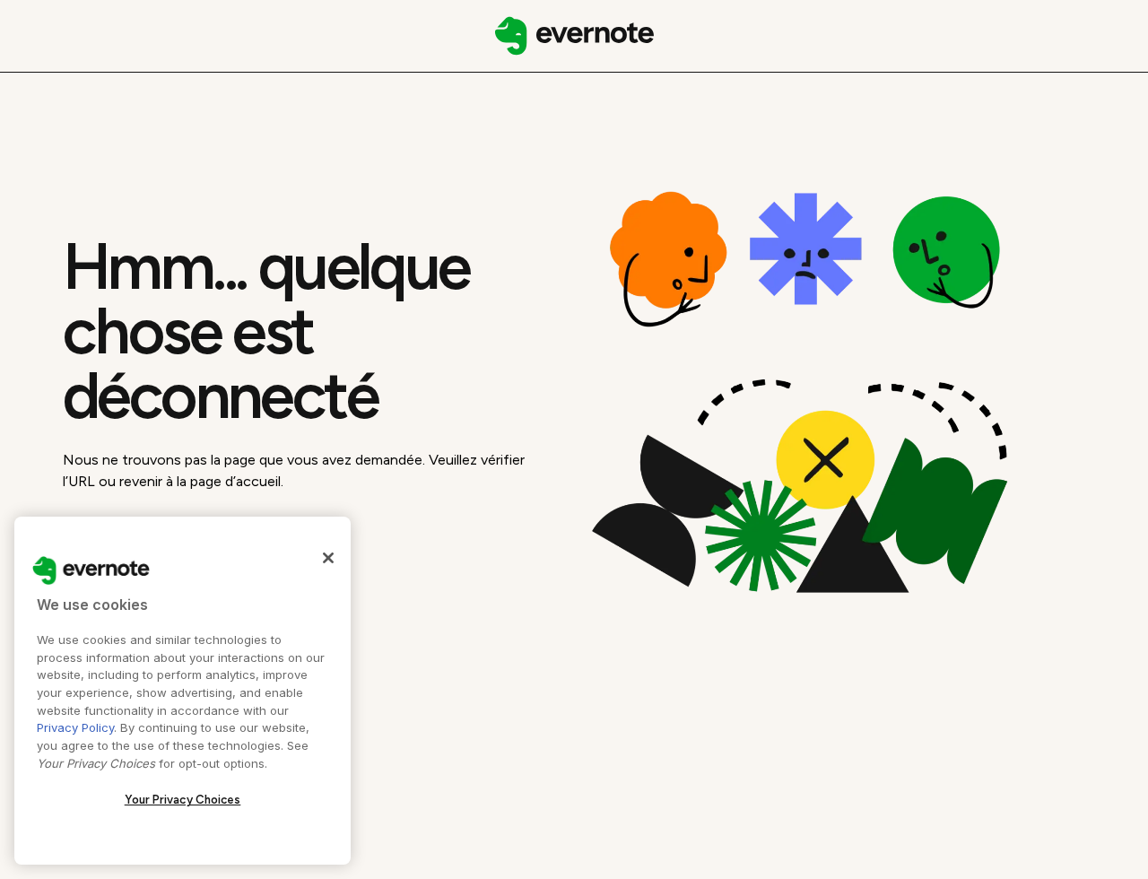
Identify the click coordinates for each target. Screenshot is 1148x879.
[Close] (328, 558)
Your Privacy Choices (183, 799)
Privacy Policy (75, 727)
